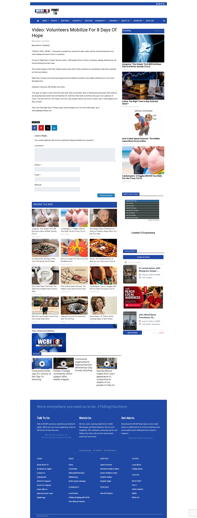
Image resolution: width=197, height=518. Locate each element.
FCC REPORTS (97, 450)
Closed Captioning (85, 450)
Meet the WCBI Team (45, 493)
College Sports (137, 469)
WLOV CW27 (136, 481)
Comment (39, 145)
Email (38, 175)
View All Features (106, 493)
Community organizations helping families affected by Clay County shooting (83, 365)
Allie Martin (46, 41)
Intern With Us (42, 489)
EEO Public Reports (110, 450)
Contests (77, 21)
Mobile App (133, 438)
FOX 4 (134, 485)
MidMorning (73, 477)
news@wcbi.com (62, 435)
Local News (35, 122)
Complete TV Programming (143, 232)
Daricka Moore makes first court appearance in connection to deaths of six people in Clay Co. (106, 377)
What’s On (135, 497)
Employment (41, 477)
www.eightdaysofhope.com (42, 111)
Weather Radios (106, 477)
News (44, 21)
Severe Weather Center (108, 473)
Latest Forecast (106, 465)
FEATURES (89, 21)
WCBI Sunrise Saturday (77, 481)
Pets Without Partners (77, 501)
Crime (71, 465)
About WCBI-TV (42, 465)
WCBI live (150, 21)
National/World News (76, 473)
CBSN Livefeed (137, 489)
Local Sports (136, 465)
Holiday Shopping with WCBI (79, 497)
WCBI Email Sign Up (145, 438)
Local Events (73, 493)
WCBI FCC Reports (44, 481)
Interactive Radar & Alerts (109, 469)
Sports (54, 21)
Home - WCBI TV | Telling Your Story (47, 11)
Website (38, 185)
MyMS (134, 493)
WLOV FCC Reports (44, 485)
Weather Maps (105, 481)
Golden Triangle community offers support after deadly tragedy (62, 375)
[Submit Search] (164, 21)
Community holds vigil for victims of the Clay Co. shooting (41, 375)
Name (38, 165)
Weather (65, 21)
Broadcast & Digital (44, 469)
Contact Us (41, 473)
